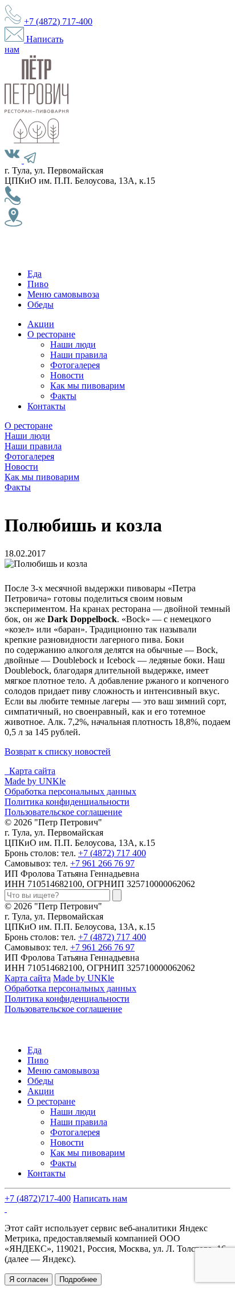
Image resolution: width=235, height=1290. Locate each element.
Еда (34, 274)
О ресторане (51, 334)
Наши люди (73, 344)
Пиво (37, 284)
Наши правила (78, 355)
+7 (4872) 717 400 (112, 853)
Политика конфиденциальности (67, 802)
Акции (40, 324)
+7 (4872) (58, 21)
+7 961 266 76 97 (102, 863)
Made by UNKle (35, 781)
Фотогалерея (75, 365)
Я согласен (28, 1279)
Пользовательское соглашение (63, 812)
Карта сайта (32, 771)
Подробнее (78, 1279)
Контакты (46, 406)
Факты (63, 396)
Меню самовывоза (63, 294)
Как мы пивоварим (87, 385)
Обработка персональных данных (70, 791)
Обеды (40, 304)
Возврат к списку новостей (58, 751)
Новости (67, 375)
